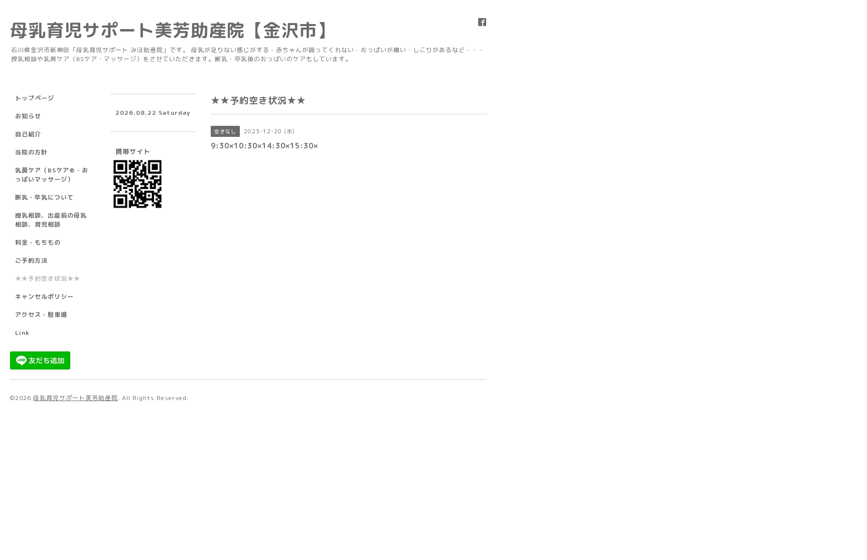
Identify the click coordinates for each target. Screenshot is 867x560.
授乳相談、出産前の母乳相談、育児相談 (51, 220)
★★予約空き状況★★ (47, 278)
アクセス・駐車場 (41, 314)
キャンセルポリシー (44, 296)
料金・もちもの (38, 242)
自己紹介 (28, 134)
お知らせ (28, 116)
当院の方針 (31, 152)
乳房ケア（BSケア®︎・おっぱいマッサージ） (51, 174)
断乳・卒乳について (44, 197)
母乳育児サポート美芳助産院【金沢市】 (172, 30)
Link (22, 332)
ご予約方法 (31, 260)
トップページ (34, 98)
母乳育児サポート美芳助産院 (75, 398)
